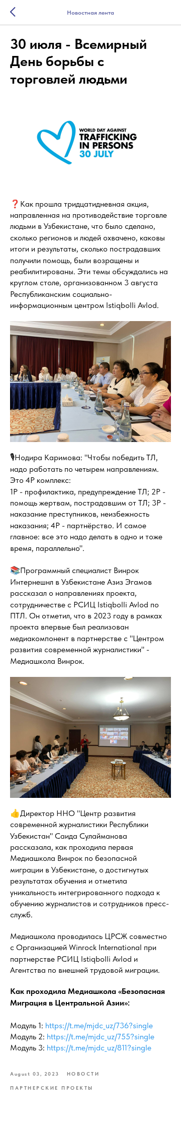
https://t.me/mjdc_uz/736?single (99, 1025)
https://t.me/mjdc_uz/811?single (99, 1047)
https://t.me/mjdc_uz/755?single (100, 1036)
